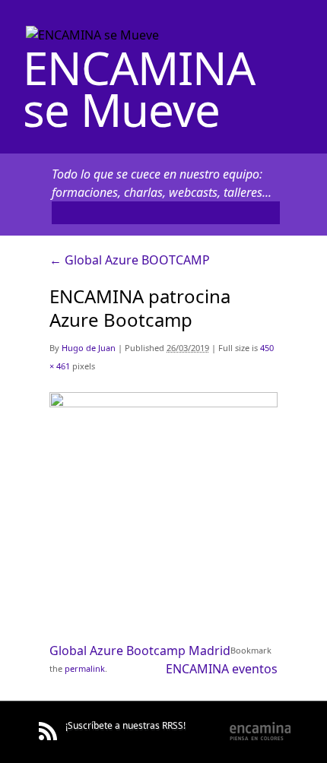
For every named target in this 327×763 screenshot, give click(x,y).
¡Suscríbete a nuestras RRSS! (125, 725)
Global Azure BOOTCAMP (129, 260)
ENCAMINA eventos (222, 668)
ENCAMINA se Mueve (139, 88)
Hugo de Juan (89, 347)
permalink (85, 668)
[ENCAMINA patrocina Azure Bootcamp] (163, 402)
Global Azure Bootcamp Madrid (139, 650)
